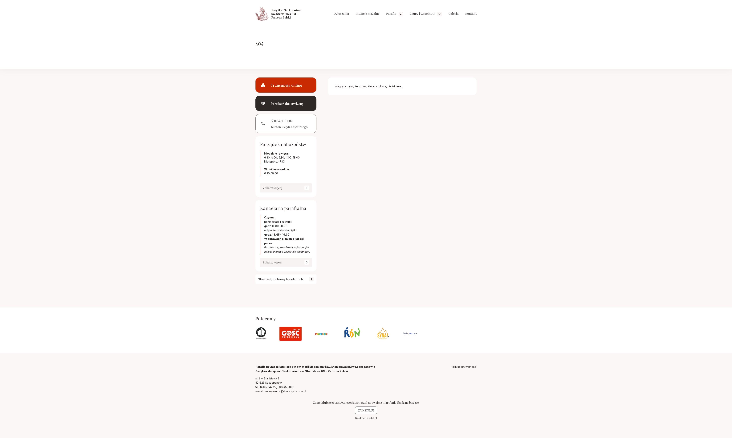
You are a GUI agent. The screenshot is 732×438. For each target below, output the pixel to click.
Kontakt (471, 13)
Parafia (391, 13)
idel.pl (373, 418)
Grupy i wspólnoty (423, 13)
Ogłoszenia (341, 13)
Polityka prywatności (464, 366)
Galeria (454, 13)
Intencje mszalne (368, 13)
